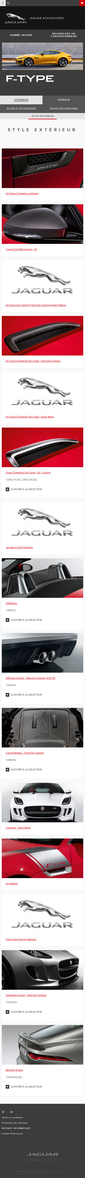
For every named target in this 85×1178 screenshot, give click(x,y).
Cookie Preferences (12, 1133)
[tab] (21, 100)
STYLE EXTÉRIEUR (43, 116)
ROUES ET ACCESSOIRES (21, 108)
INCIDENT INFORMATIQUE (16, 1128)
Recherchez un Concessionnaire (64, 35)
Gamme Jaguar (21, 35)
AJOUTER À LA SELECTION (26, 489)
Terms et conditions (12, 1117)
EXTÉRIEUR (21, 100)
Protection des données (15, 1123)
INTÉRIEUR (64, 100)
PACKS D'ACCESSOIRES (64, 108)
